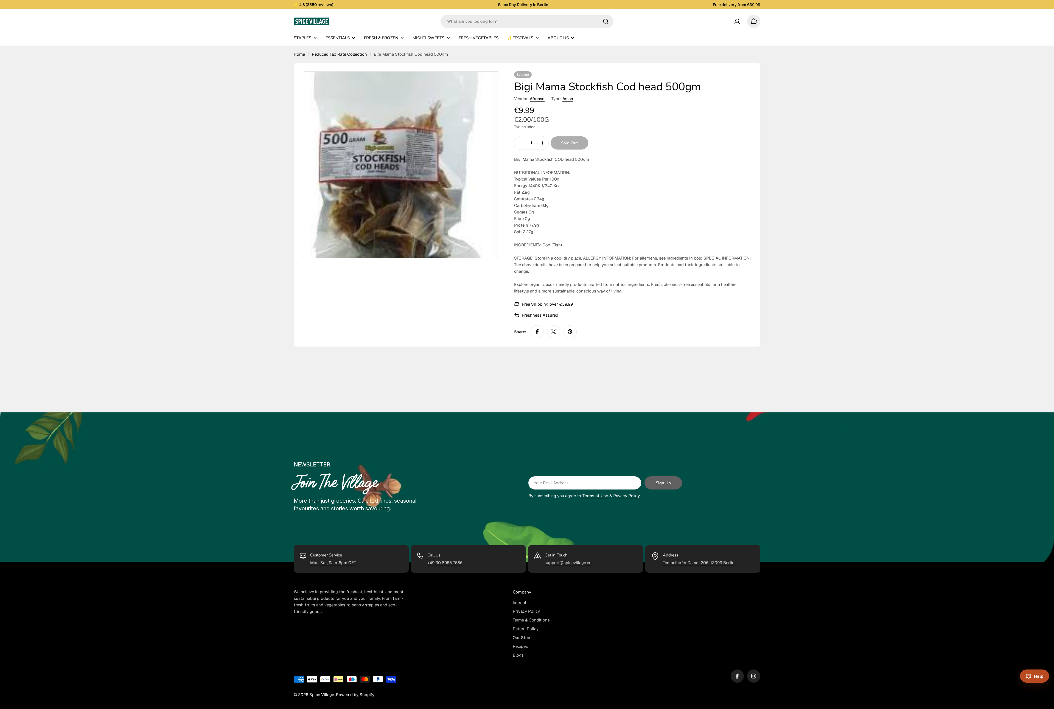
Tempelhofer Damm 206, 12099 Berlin (699, 562)
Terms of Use (595, 495)
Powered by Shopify (355, 694)
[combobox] (527, 21)
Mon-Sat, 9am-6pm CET (333, 562)
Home (299, 54)
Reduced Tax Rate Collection (339, 54)
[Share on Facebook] (537, 331)
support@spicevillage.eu (568, 562)
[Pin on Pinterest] (570, 331)
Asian (567, 98)
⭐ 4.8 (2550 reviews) (313, 5)
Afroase (537, 98)
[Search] (605, 21)
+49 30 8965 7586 (444, 562)
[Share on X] (553, 331)
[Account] (737, 21)
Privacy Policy (626, 495)
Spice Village (321, 694)
